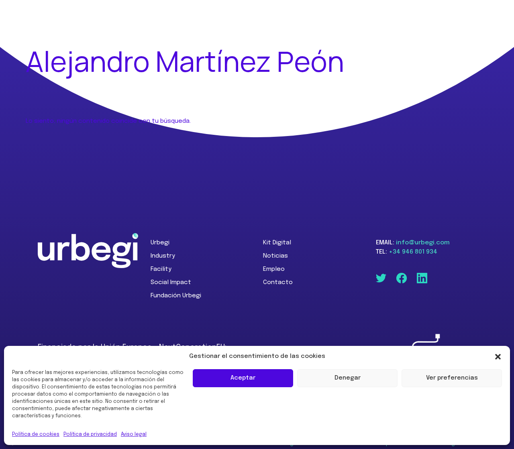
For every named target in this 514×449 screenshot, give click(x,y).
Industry (163, 256)
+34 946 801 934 (413, 252)
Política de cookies (35, 434)
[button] (498, 357)
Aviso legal (134, 434)
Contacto (278, 282)
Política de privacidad (90, 434)
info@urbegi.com (423, 243)
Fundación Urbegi (176, 296)
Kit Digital (277, 243)
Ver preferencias (452, 378)
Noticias (275, 256)
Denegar (348, 378)
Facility (161, 269)
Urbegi (160, 243)
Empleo (274, 269)
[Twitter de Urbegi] (381, 278)
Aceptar (242, 378)
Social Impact (171, 282)
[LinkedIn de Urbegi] (422, 278)
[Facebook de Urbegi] (401, 278)
